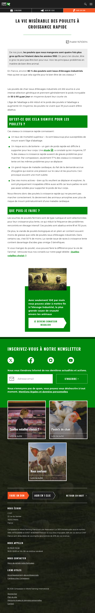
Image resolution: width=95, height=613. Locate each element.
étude (47, 150)
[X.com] (11, 360)
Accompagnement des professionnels (23, 575)
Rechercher (12, 594)
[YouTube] (71, 360)
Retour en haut (75, 495)
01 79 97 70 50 (14, 548)
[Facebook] (31, 360)
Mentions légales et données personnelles (25, 600)
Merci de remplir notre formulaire (21, 563)
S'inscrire (71, 379)
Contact (11, 604)
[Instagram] (51, 360)
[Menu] (90, 4)
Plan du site (12, 597)
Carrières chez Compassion (18, 578)
